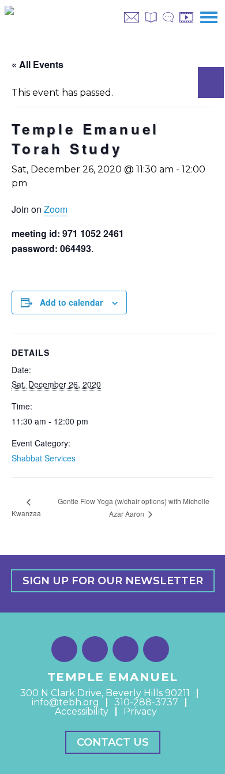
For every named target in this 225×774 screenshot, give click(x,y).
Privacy (140, 711)
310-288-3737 (146, 702)
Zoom (56, 209)
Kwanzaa (26, 512)
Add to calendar (71, 302)
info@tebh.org (65, 702)
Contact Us (113, 742)
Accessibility (81, 711)
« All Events (37, 64)
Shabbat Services (44, 458)
